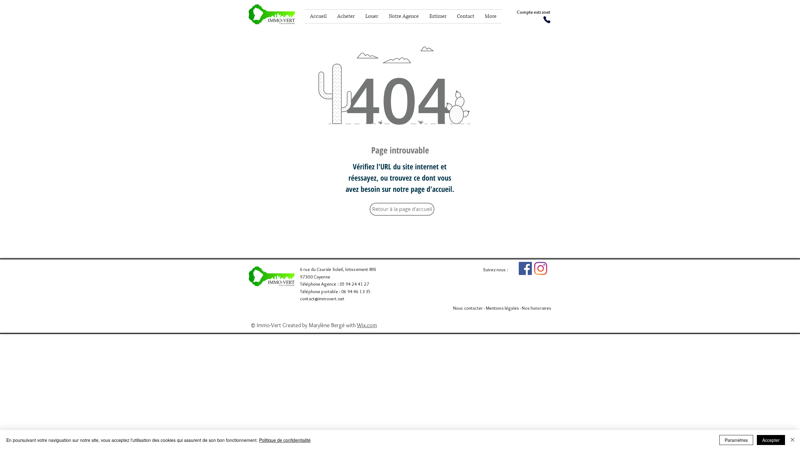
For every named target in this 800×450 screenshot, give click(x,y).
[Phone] (547, 19)
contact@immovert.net (322, 299)
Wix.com (367, 325)
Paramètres (736, 440)
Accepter (771, 440)
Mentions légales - (504, 308)
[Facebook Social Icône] (525, 268)
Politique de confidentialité (285, 440)
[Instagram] (540, 268)
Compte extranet (533, 12)
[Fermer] (792, 440)
